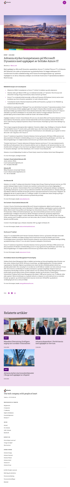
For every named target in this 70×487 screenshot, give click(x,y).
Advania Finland (8, 457)
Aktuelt (6, 425)
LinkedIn (12, 293)
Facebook (9, 293)
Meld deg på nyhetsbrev (10, 473)
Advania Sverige (8, 453)
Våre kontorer (7, 445)
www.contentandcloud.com (27, 226)
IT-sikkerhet (7, 410)
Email (15, 293)
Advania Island (7, 460)
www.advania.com (24, 199)
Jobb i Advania (7, 430)
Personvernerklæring (9, 476)
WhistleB (6, 482)
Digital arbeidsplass (9, 413)
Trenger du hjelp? (8, 443)
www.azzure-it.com (24, 252)
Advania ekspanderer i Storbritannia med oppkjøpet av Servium (49, 343)
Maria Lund (14, 65)
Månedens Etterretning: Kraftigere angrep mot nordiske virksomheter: (17, 343)
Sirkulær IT (6, 417)
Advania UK (7, 462)
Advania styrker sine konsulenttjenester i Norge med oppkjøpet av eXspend (19, 374)
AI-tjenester (7, 408)
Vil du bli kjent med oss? (10, 440)
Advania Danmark (8, 455)
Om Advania (7, 428)
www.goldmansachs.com (26, 283)
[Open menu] (64, 2)
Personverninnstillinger (9, 479)
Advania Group (7, 465)
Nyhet (6, 55)
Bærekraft (6, 432)
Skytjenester (7, 405)
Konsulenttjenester (8, 415)
